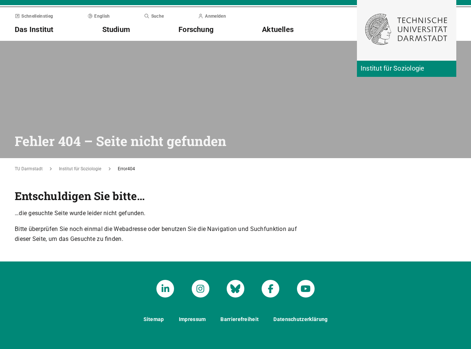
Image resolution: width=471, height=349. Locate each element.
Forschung (195, 29)
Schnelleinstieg (37, 16)
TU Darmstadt (29, 168)
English (102, 16)
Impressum (192, 319)
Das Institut (34, 29)
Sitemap (154, 319)
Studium (116, 29)
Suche (157, 16)
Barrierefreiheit (239, 319)
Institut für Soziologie (80, 168)
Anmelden (215, 16)
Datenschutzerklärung (300, 319)
